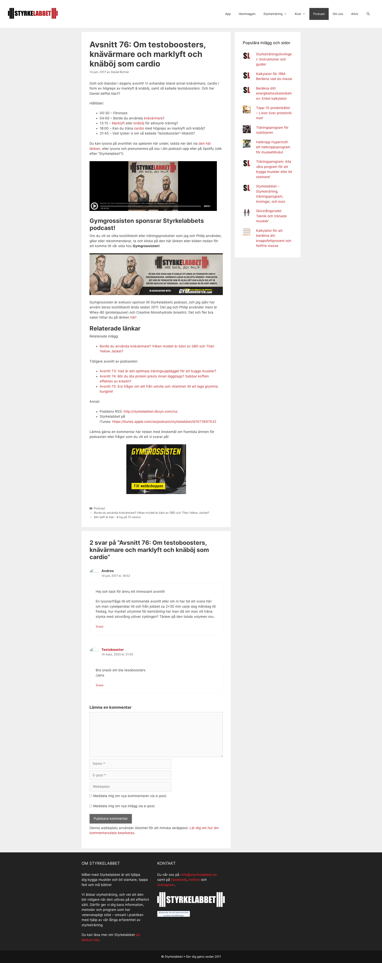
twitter (194, 880)
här (132, 317)
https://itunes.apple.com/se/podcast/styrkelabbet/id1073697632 (164, 422)
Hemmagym (247, 14)
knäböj (139, 123)
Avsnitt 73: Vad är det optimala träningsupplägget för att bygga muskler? (158, 371)
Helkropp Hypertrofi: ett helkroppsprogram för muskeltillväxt (273, 147)
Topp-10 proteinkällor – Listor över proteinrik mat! (274, 113)
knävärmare (153, 118)
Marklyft (118, 123)
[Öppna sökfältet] (368, 14)
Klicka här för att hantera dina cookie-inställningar (173, 914)
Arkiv (354, 14)
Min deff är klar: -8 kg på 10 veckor (117, 517)
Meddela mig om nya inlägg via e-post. (124, 806)
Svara (99, 626)
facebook (179, 880)
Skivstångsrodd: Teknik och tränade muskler (271, 216)
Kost (298, 14)
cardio (139, 128)
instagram (165, 885)
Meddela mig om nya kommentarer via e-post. (130, 796)
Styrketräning (273, 14)
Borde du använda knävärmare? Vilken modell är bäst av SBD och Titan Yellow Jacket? (151, 512)
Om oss (338, 14)
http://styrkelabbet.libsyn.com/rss (150, 411)
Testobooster (112, 650)
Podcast (319, 14)
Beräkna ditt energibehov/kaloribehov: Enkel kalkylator (274, 93)
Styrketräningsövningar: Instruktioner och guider (274, 59)
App (228, 14)
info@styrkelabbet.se (198, 875)
